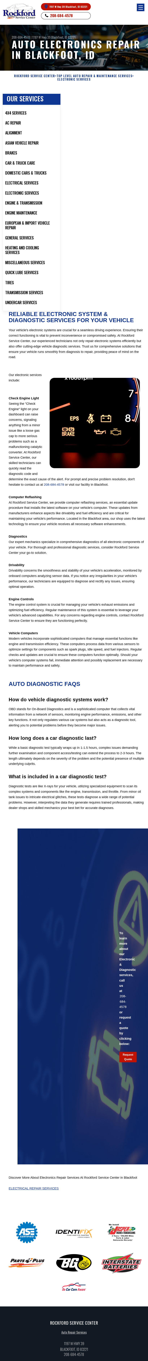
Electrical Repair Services (34, 1188)
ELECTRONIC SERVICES (74, 79)
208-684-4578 (61, 15)
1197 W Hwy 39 (41, 37)
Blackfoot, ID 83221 (63, 37)
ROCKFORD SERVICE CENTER (34, 76)
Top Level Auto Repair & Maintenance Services (94, 76)
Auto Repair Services (74, 1332)
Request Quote (128, 1057)
